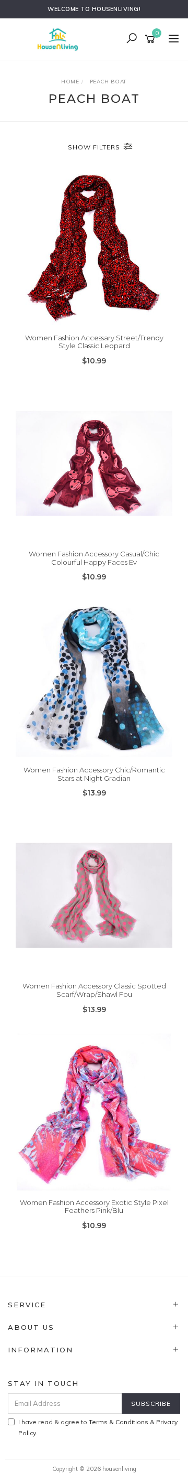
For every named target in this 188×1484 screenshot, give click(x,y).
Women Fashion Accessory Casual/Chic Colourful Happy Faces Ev (94, 558)
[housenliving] (60, 38)
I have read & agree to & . (98, 1427)
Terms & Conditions (118, 1422)
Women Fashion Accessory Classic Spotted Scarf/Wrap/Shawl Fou (94, 990)
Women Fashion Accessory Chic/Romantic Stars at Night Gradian (94, 774)
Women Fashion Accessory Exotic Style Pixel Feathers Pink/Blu (94, 1206)
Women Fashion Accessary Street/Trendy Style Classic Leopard (94, 342)
